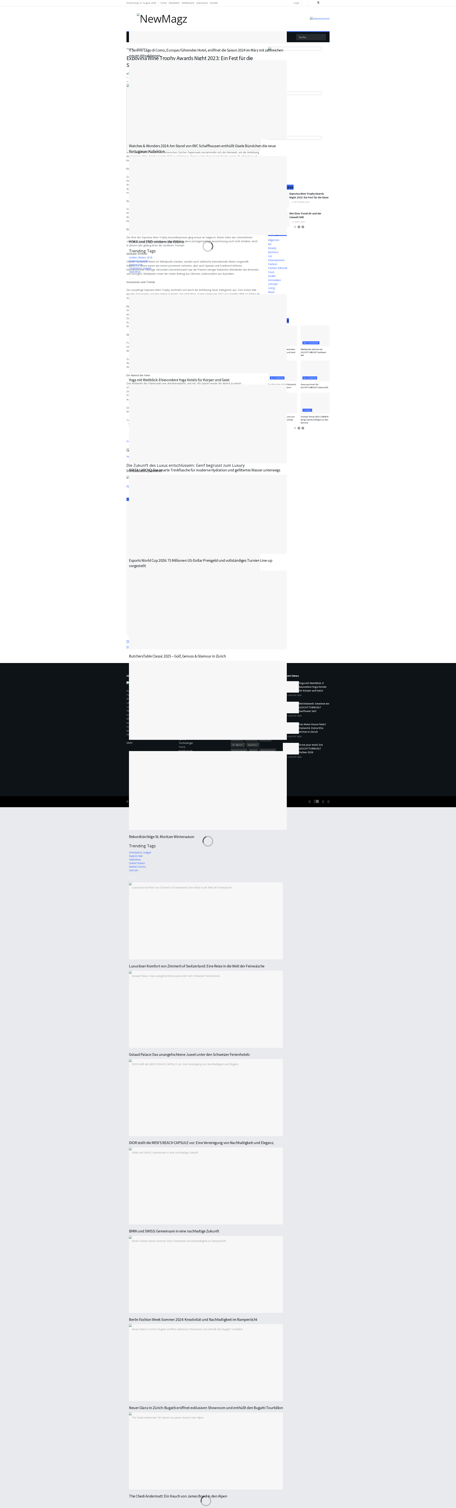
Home (163, 2)
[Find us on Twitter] (317, 2)
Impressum (202, 2)
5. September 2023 (300, 202)
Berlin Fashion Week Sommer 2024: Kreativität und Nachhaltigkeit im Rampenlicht (193, 1319)
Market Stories (137, 866)
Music (132, 278)
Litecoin (133, 870)
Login (296, 2)
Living (307, 410)
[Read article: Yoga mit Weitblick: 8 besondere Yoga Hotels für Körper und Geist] (291, 687)
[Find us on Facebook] (311, 2)
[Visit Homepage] (156, 18)
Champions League (140, 268)
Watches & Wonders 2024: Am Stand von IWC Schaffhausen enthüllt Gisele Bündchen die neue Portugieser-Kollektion (202, 148)
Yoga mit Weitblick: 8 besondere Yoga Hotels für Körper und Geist (179, 379)
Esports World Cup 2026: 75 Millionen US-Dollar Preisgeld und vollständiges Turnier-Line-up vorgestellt (200, 563)
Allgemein (310, 378)
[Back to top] (1, 809)
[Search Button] (323, 37)
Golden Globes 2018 (140, 257)
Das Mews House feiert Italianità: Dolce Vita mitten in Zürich (312, 728)
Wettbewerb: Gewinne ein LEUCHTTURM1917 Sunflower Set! (313, 352)
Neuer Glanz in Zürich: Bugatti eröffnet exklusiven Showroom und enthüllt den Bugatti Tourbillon (206, 1407)
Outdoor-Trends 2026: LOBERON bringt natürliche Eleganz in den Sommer (314, 419)
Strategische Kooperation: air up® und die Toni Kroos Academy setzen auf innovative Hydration (203, 746)
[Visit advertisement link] (320, 18)
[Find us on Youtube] (329, 2)
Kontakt (214, 2)
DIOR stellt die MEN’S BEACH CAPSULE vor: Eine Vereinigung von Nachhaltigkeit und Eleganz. (201, 1142)
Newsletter (174, 2)
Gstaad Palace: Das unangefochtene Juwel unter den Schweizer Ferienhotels (189, 1054)
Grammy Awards (138, 261)
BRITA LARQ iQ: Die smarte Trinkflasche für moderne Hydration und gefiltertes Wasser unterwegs (204, 469)
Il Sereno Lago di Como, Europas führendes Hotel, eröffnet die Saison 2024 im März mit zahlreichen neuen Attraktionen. (206, 53)
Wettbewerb (188, 2)
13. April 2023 (298, 221)
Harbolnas (135, 271)
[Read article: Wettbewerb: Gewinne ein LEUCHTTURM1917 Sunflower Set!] (315, 335)
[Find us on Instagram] (324, 2)
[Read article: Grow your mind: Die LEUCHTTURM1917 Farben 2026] (315, 371)
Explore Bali (135, 264)
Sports (132, 289)
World (132, 877)
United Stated (137, 863)
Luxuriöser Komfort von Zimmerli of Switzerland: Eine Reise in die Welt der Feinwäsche (197, 966)
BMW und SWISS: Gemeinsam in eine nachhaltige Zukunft (174, 1231)
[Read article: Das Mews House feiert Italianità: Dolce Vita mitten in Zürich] (291, 728)
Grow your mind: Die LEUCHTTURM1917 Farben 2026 (314, 386)
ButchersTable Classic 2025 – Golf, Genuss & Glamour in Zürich (177, 656)
